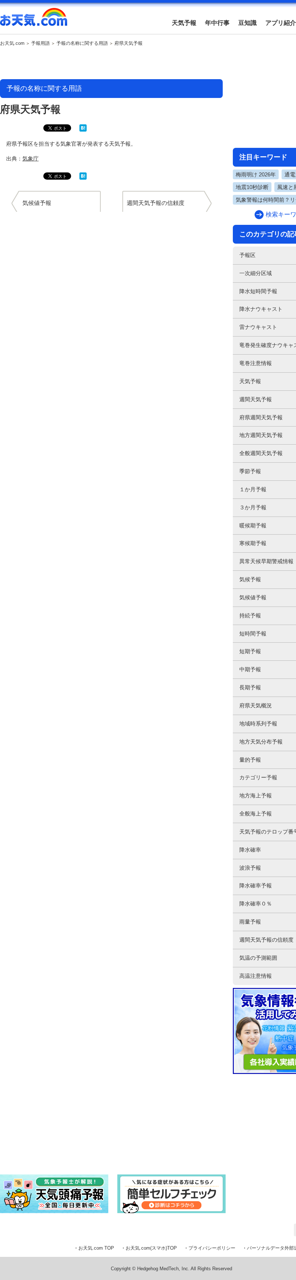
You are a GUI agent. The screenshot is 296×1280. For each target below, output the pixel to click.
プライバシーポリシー (211, 1248)
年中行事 (217, 23)
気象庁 (30, 158)
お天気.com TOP (96, 1248)
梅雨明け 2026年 (256, 174)
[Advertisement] (111, 63)
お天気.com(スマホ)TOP (151, 1248)
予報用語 (40, 43)
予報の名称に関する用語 (82, 43)
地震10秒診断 (252, 187)
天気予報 (184, 23)
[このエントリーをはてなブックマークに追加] (83, 130)
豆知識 (247, 23)
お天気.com (33, 21)
